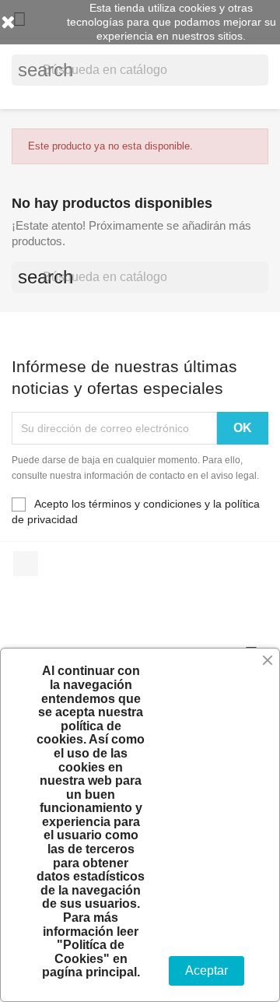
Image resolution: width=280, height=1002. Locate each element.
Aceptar (206, 970)
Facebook (25, 563)
